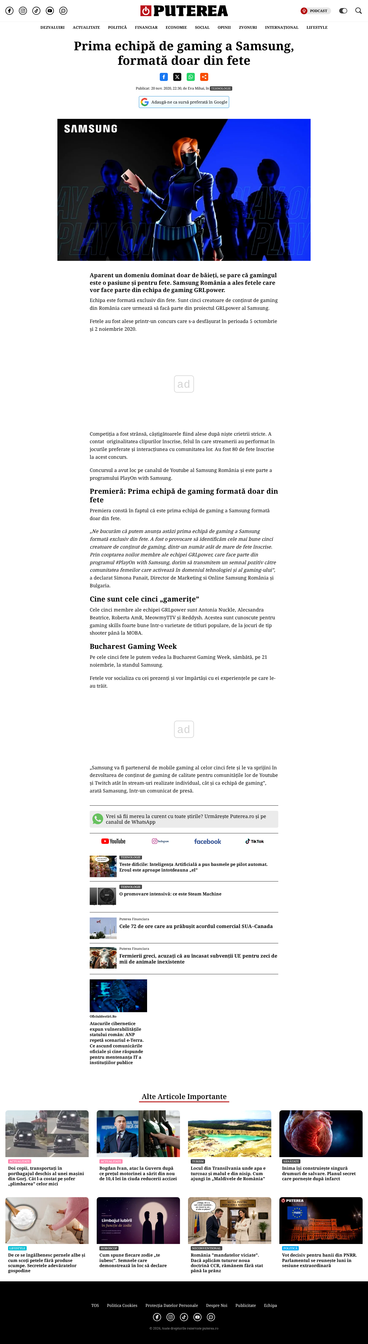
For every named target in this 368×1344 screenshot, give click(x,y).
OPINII (224, 27)
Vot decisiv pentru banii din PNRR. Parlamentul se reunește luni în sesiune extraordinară (319, 1260)
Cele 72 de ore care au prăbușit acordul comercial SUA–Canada (196, 926)
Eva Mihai (196, 88)
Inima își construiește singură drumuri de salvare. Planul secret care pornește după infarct (319, 1173)
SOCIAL (202, 27)
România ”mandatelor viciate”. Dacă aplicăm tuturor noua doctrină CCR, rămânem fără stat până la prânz (227, 1263)
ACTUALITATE (86, 27)
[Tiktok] (36, 11)
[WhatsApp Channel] (63, 11)
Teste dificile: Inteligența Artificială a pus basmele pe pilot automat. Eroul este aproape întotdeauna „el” (193, 867)
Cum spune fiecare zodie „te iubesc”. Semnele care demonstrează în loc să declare (133, 1260)
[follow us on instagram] (160, 841)
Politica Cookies (122, 1305)
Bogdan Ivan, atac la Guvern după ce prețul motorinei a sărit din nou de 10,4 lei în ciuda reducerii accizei (138, 1173)
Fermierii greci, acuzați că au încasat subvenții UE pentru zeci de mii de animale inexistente (198, 959)
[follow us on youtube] (113, 841)
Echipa (270, 1305)
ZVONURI (248, 27)
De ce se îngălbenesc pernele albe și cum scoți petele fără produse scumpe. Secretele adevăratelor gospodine (46, 1263)
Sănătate (291, 1161)
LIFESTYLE (317, 27)
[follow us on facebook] (207, 842)
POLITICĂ (117, 27)
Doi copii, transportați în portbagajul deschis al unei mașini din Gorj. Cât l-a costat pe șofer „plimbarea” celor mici (46, 1176)
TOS (95, 1305)
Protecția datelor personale (171, 1305)
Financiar (146, 27)
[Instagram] (23, 11)
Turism (198, 1161)
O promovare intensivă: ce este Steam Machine (170, 894)
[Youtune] (50, 11)
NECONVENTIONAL (206, 1248)
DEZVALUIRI (52, 27)
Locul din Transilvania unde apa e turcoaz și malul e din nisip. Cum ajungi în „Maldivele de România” (228, 1173)
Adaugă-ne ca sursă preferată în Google (189, 102)
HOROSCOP (109, 1248)
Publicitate (245, 1305)
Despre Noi (216, 1305)
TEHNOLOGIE (221, 88)
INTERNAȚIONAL (281, 27)
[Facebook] (9, 11)
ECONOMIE (176, 27)
